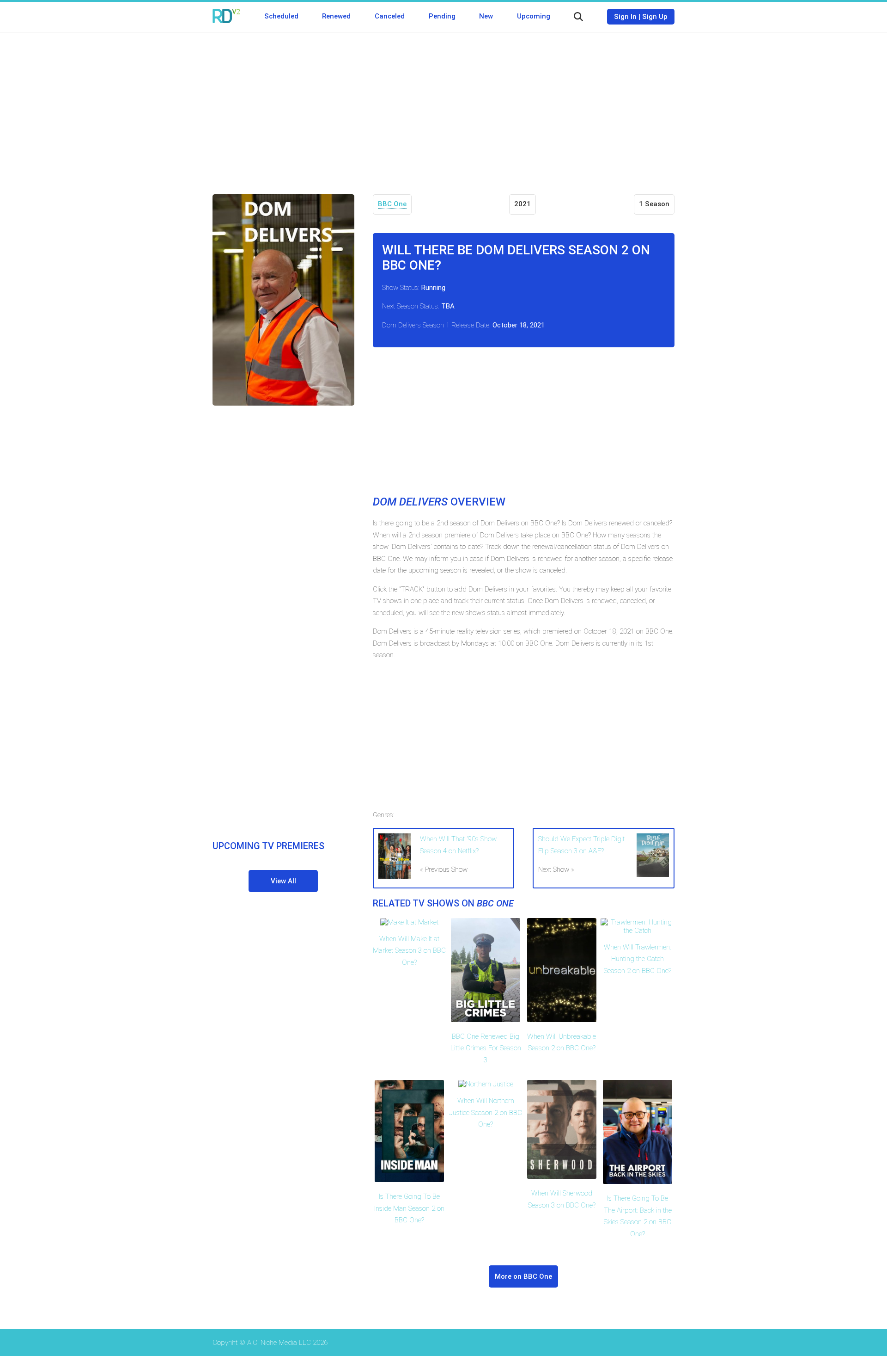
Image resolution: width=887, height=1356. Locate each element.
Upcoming (533, 16)
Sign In (625, 16)
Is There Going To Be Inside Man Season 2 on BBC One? (409, 1208)
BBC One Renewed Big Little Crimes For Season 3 (485, 1048)
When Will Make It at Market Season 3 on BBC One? (409, 951)
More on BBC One (523, 1276)
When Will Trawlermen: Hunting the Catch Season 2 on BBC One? (637, 959)
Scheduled (281, 16)
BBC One (392, 204)
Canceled (390, 16)
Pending (442, 16)
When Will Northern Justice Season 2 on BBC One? (485, 1112)
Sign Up (655, 16)
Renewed (336, 16)
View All (283, 881)
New (486, 16)
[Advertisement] (443, 106)
